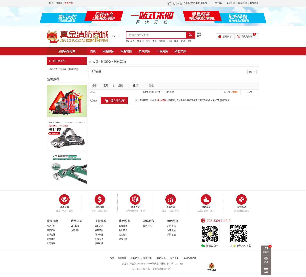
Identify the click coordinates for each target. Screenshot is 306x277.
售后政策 (123, 226)
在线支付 (99, 239)
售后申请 (123, 230)
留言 (266, 272)
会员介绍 (230, 3)
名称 (106, 85)
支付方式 (99, 226)
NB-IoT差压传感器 (57, 69)
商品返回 (123, 234)
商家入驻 (161, 258)
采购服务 (108, 51)
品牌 (135, 85)
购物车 (267, 250)
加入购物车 (118, 100)
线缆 (170, 41)
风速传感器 (73, 69)
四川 (114, 36)
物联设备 (106, 61)
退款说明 (123, 239)
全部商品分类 (66, 51)
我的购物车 (248, 36)
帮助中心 (219, 3)
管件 (176, 41)
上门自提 (75, 226)
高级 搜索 (199, 35)
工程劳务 (162, 51)
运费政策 (75, 230)
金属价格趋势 (190, 258)
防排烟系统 (120, 61)
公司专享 (51, 243)
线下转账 (99, 234)
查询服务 (174, 258)
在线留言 (135, 258)
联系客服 (242, 3)
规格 (120, 85)
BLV (148, 41)
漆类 (154, 41)
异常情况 (99, 230)
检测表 (162, 41)
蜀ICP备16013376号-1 (162, 269)
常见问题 (51, 226)
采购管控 (126, 51)
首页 (93, 51)
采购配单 (161, 100)
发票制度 (99, 243)
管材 (183, 41)
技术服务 (144, 51)
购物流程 (51, 230)
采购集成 (171, 226)
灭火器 (140, 41)
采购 (266, 262)
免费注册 (68, 3)
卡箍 (189, 41)
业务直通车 (148, 226)
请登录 (59, 3)
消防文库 (180, 51)
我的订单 (254, 3)
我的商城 (227, 36)
